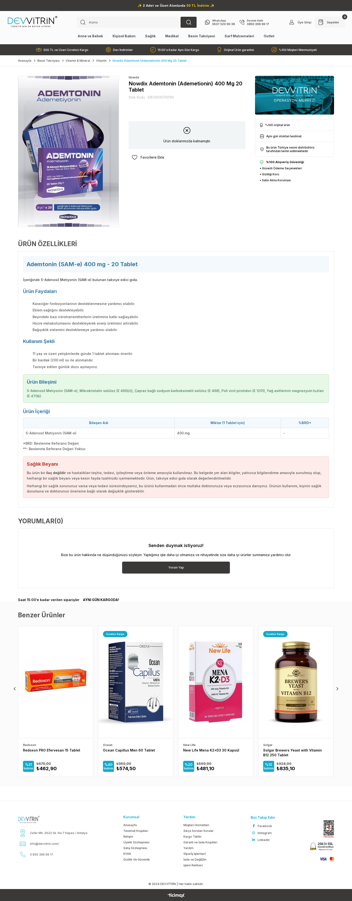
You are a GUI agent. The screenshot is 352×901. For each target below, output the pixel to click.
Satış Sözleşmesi (135, 848)
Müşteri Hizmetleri (196, 825)
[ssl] (321, 846)
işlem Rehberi (193, 865)
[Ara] (189, 22)
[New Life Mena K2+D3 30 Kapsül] (215, 682)
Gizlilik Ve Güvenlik (136, 859)
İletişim (128, 836)
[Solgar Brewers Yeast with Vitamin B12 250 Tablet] (295, 682)
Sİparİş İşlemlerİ (194, 854)
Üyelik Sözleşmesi (136, 842)
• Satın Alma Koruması (275, 180)
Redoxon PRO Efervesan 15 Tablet (51, 750)
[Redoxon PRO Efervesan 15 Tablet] (55, 682)
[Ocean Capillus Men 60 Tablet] (135, 682)
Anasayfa (130, 825)
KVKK (127, 854)
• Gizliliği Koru (269, 174)
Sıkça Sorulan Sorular (198, 831)
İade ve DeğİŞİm (194, 859)
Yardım (188, 848)
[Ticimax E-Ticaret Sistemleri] (176, 895)
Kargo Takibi (192, 836)
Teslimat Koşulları (135, 831)
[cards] (324, 859)
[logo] (34, 819)
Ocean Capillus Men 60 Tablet (129, 750)
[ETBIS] (326, 829)
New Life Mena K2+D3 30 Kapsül (211, 750)
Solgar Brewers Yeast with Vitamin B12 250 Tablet (292, 752)
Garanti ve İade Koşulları (200, 842)
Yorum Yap (176, 567)
